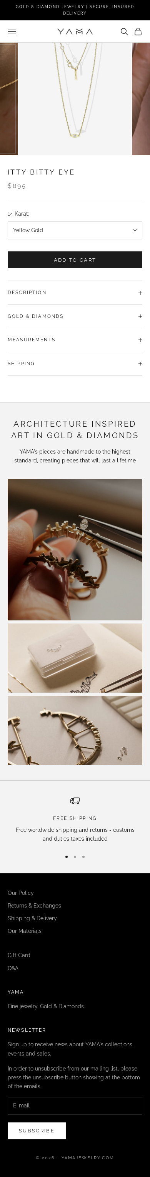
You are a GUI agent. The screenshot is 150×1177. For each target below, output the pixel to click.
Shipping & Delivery (32, 918)
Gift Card (19, 955)
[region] (75, 819)
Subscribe (37, 1131)
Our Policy (21, 893)
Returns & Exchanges (34, 906)
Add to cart (75, 260)
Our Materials (25, 931)
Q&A (13, 968)
